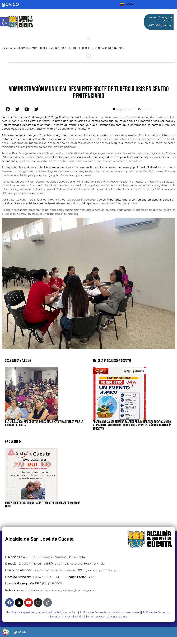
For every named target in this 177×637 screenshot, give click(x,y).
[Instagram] (38, 602)
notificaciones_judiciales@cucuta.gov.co (67, 590)
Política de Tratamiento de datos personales (109, 612)
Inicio (5, 47)
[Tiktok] (47, 602)
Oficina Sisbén (13, 442)
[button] (4, 21)
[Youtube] (28, 602)
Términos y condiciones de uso (107, 616)
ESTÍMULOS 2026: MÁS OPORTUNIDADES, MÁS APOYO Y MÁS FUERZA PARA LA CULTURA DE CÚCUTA (44, 423)
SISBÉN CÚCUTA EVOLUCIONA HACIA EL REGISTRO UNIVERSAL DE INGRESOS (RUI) (42, 504)
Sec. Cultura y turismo (18, 361)
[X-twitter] (19, 602)
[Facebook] (9, 602)
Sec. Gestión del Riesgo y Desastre (112, 361)
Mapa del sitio (73, 616)
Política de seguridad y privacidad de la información (41, 612)
